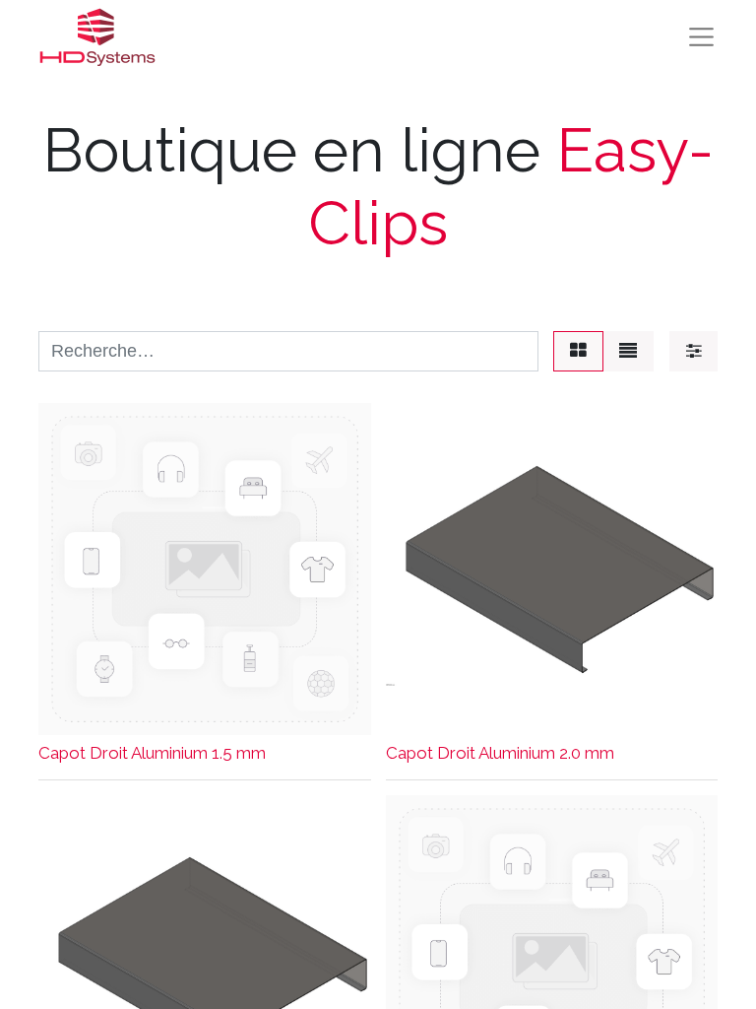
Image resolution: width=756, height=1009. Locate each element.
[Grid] (578, 351)
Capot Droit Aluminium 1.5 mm (152, 753)
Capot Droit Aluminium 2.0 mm (500, 753)
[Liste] (628, 351)
